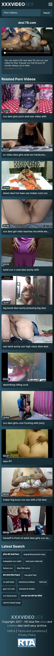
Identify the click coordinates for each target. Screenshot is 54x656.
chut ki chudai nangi (11, 602)
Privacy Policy (27, 634)
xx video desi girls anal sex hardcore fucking (24, 154)
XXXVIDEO (18, 4)
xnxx (43, 621)
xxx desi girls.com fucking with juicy (24, 422)
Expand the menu (50, 4)
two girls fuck (30, 575)
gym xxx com (9, 589)
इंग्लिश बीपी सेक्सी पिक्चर (11, 554)
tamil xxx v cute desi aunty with (21, 269)
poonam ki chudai (26, 589)
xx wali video (8, 582)
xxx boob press (10, 596)
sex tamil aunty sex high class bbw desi (25, 346)
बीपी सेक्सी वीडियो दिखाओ (11, 575)
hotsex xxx (8, 568)
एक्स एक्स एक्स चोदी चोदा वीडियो (31, 596)
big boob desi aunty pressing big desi (24, 307)
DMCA (11, 631)
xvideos (12, 625)
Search (46, 13)
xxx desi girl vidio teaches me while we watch (25, 231)
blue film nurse (23, 568)
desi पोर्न (7, 461)
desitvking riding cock (15, 384)
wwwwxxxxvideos (27, 582)
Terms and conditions (31, 631)
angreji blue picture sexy (34, 554)
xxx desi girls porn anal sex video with (24, 116)
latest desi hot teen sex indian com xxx (25, 193)
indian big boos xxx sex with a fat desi (25, 499)
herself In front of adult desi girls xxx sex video (26, 538)
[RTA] (27, 643)
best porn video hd (34, 561)
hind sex (43, 582)
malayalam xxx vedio (12, 561)
